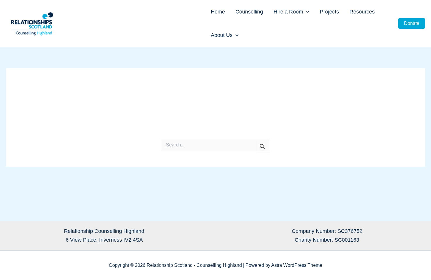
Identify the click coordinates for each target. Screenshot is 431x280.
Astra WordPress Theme (296, 265)
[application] (306, 11)
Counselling (249, 12)
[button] (411, 23)
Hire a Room (288, 12)
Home (218, 12)
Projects (329, 12)
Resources (362, 12)
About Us (222, 35)
